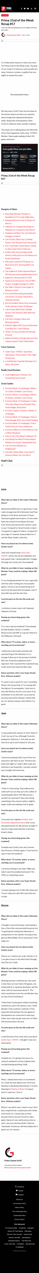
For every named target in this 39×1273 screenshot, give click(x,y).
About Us (19, 1199)
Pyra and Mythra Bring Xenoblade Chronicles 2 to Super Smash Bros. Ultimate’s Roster (19, 296)
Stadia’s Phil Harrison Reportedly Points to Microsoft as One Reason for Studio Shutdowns (21, 255)
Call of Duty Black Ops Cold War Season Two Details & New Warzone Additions (20, 312)
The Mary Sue (26, 1241)
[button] (35, 8)
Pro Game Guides (11, 1228)
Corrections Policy (19, 1203)
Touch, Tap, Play (9, 1244)
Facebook (20, 1187)
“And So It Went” (18, 1089)
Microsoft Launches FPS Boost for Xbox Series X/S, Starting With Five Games (19, 265)
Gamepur (30, 1228)
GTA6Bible (20, 1247)
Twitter (20, 1191)
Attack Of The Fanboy (15, 1231)
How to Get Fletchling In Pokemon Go (20, 436)
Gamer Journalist (14, 1237)
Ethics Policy (19, 1207)
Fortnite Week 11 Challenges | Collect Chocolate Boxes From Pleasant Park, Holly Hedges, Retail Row (21, 404)
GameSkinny (26, 1237)
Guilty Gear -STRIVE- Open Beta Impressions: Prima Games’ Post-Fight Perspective (20, 355)
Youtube (21, 1195)
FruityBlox (20, 1244)
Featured (5, 15)
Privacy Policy (19, 1219)
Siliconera (28, 1231)
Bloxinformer (30, 1244)
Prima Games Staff (14, 35)
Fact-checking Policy (19, 1211)
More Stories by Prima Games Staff (17, 1167)
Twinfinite (22, 1228)
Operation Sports (14, 1241)
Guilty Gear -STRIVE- (10, 1040)
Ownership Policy (20, 1215)
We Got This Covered (14, 1234)
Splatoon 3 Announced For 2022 (18, 278)
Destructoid (28, 1234)
